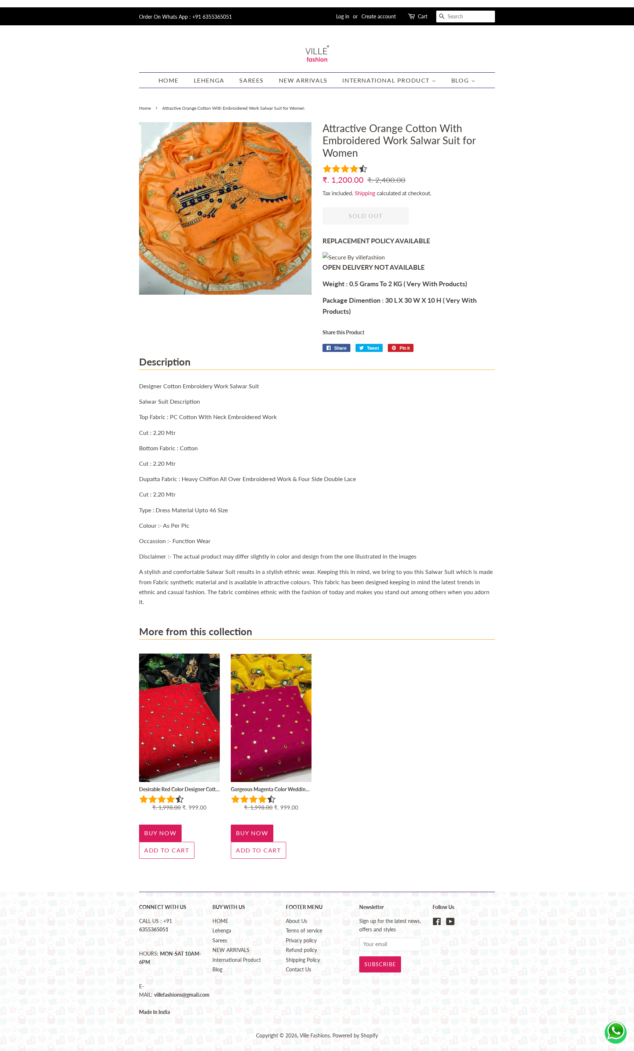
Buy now (160, 832)
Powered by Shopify (355, 1036)
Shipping (365, 193)
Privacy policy (301, 940)
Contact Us (298, 969)
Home (145, 108)
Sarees (251, 80)
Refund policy (301, 950)
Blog (461, 80)
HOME (168, 80)
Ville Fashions (315, 1036)
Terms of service (304, 931)
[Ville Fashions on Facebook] (437, 923)
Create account (378, 16)
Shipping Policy (303, 960)
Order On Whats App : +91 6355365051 (185, 17)
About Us (296, 921)
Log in (342, 16)
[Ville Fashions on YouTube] (450, 923)
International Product (386, 80)
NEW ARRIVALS (303, 80)
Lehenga (209, 80)
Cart (422, 16)
